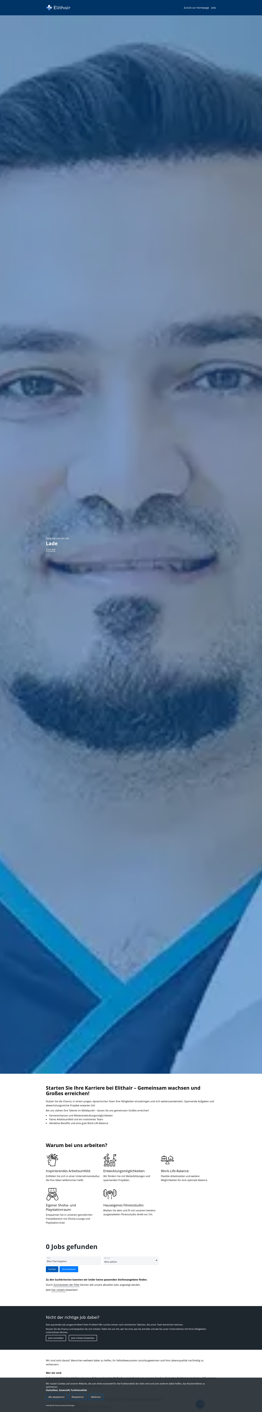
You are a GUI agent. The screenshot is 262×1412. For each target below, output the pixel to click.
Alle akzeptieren (56, 1396)
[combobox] (68, 1261)
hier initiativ (58, 1289)
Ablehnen (96, 1396)
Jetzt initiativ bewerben (83, 1338)
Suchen (52, 1269)
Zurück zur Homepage (196, 7)
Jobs (213, 7)
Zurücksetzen (69, 1269)
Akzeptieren (78, 1396)
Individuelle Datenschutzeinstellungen (60, 1405)
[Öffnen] (156, 1260)
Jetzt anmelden (56, 1338)
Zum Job (50, 549)
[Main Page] (58, 7)
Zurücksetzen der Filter (66, 1284)
